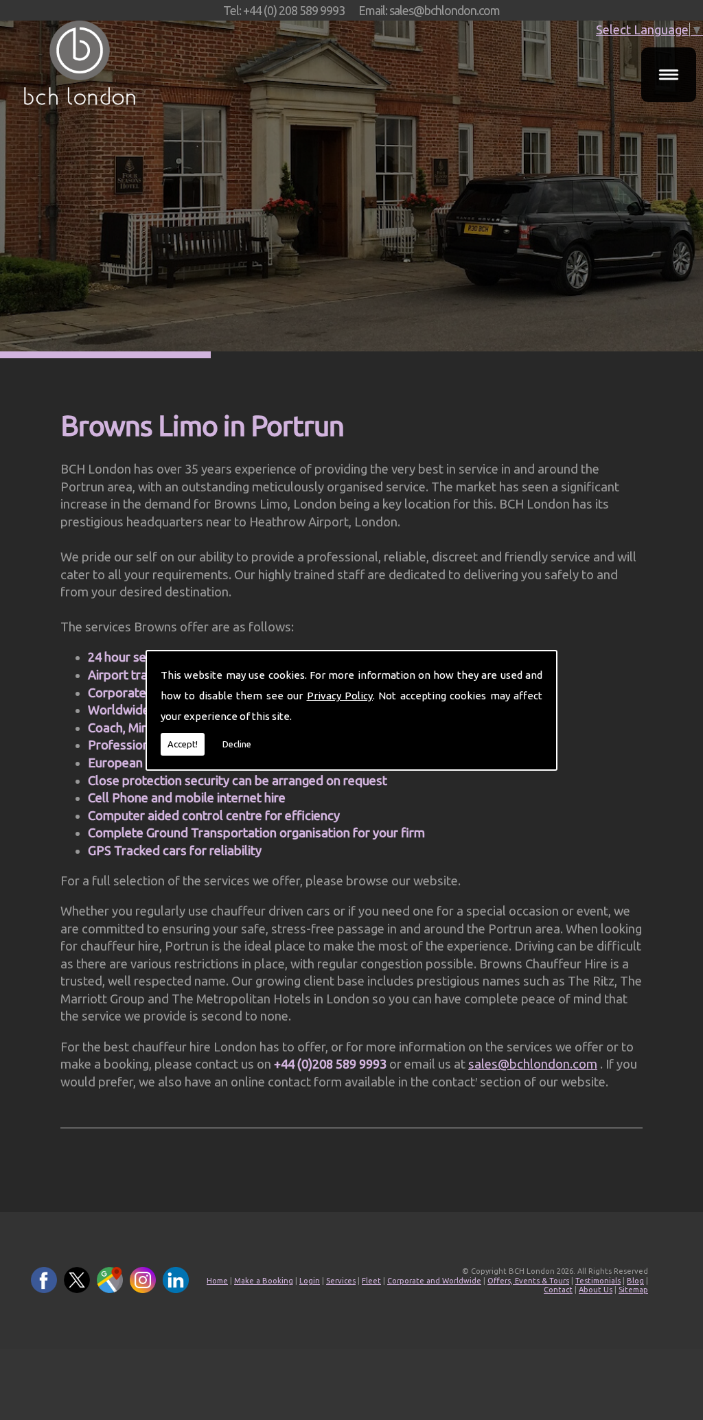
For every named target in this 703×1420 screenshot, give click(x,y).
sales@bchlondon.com (532, 1064)
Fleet (371, 1281)
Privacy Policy (340, 695)
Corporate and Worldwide (434, 1281)
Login (309, 1281)
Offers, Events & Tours (528, 1281)
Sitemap (633, 1289)
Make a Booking (263, 1281)
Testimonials (598, 1281)
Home (217, 1281)
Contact (558, 1289)
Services (341, 1281)
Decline (236, 744)
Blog (635, 1281)
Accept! (183, 744)
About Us (595, 1289)
